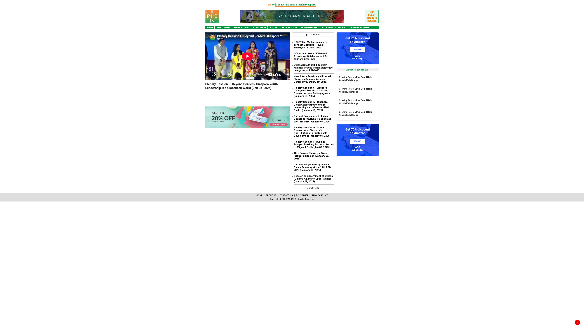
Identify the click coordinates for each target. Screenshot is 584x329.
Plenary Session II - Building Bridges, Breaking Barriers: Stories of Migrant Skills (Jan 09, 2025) (314, 144)
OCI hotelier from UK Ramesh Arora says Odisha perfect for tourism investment (311, 56)
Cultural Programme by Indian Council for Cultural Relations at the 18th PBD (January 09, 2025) (312, 119)
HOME (259, 195)
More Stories (313, 188)
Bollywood (259, 27)
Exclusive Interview (333, 27)
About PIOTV (224, 27)
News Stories (242, 27)
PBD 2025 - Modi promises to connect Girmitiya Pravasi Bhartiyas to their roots (310, 45)
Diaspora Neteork (359, 27)
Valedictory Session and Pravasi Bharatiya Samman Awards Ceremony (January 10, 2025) (312, 79)
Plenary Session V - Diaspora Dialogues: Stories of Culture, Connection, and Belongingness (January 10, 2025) (312, 91)
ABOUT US (271, 195)
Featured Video (309, 27)
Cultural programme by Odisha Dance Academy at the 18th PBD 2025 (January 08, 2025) (312, 167)
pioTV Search (313, 34)
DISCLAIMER (302, 195)
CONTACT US (286, 195)
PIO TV (285, 199)
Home (210, 27)
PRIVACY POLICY (320, 195)
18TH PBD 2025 (289, 27)
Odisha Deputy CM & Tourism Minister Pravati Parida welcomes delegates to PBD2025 (313, 68)
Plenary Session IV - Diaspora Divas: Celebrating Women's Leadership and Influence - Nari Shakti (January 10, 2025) (311, 106)
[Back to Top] (577, 322)
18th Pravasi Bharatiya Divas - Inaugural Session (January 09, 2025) (311, 156)
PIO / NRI (273, 27)
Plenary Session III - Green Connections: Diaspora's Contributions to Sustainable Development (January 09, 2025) (312, 131)
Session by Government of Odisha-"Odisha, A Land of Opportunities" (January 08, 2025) (314, 179)
